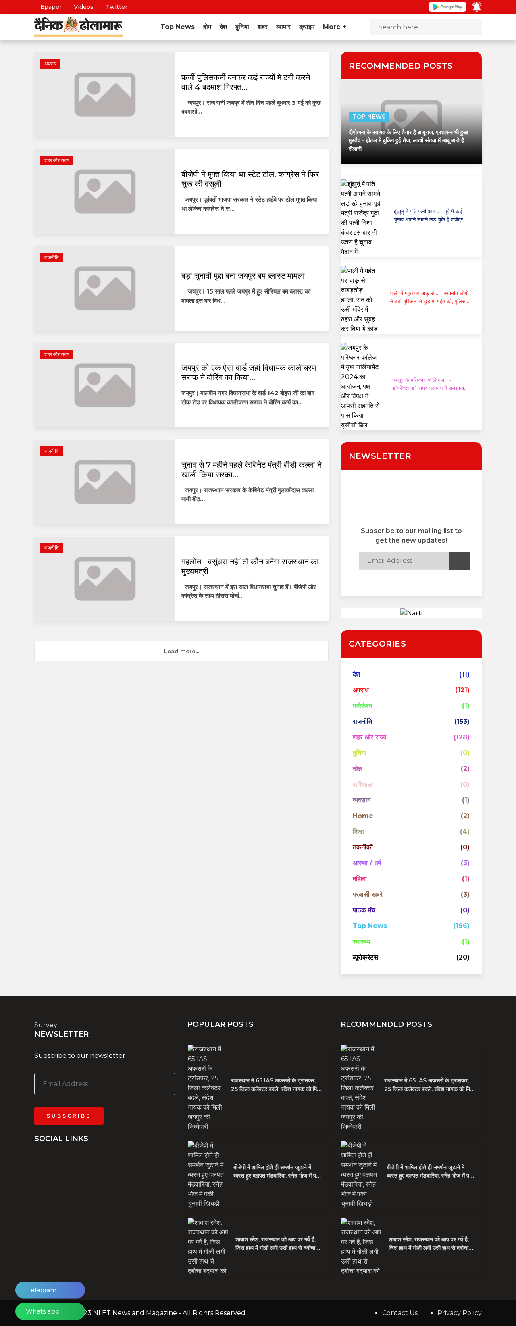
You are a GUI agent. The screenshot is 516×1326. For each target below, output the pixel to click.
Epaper (50, 6)
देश (223, 27)
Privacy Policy (459, 1313)
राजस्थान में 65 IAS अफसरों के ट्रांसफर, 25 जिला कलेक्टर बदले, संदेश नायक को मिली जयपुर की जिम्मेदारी (276, 1089)
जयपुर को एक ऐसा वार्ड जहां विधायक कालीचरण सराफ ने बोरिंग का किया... (248, 372)
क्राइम (306, 27)
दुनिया (242, 27)
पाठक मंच (364, 910)
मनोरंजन (362, 706)
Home (363, 816)
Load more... (181, 651)
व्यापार (283, 27)
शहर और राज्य (56, 160)
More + (336, 27)
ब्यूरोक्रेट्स (365, 957)
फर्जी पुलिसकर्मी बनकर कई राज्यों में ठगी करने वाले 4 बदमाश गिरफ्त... (245, 82)
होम (207, 27)
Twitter (115, 6)
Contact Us (400, 1313)
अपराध (50, 63)
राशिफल (362, 784)
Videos (83, 6)
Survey (45, 1025)
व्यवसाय (362, 800)
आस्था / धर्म (367, 863)
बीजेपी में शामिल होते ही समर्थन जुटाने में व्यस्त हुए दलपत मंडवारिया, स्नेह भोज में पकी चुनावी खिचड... (277, 1176)
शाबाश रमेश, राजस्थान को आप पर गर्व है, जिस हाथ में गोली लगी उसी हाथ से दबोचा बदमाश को (275, 1248)
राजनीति (51, 257)
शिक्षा (358, 831)
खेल (357, 768)
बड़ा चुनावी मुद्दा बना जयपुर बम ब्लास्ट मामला (243, 276)
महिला (360, 879)
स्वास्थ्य (361, 941)
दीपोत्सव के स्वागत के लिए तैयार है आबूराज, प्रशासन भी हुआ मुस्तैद (408, 140)
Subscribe (69, 1116)
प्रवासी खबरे (368, 894)
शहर (263, 27)
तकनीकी (363, 847)
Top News (177, 27)
